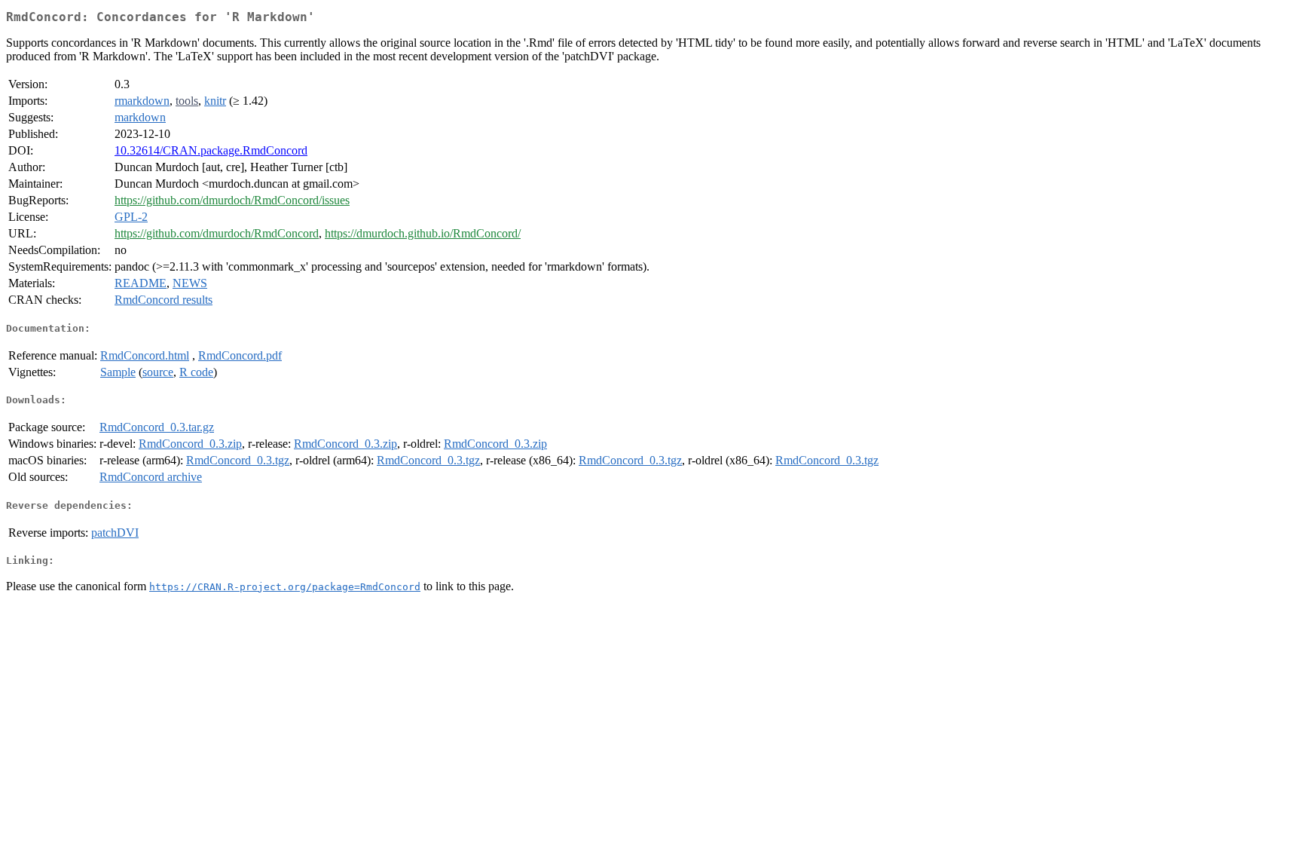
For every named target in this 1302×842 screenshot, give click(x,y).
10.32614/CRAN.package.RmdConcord (211, 150)
